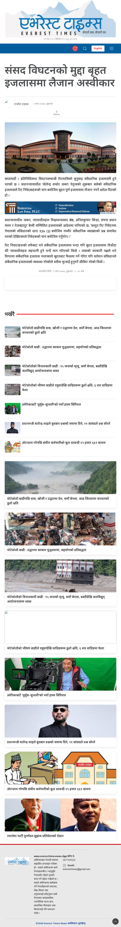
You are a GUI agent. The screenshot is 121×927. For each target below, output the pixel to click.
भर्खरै (9, 314)
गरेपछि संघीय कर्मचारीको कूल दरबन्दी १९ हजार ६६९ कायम (64, 443)
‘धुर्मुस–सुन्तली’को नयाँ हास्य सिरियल (51, 404)
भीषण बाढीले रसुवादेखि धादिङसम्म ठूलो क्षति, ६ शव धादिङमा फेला (55, 648)
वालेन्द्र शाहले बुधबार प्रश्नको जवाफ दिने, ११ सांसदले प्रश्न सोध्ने (66, 423)
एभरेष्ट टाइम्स (21, 104)
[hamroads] (60, 207)
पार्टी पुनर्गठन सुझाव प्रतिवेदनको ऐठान (35, 836)
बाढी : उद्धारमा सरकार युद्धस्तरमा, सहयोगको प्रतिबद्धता (61, 347)
